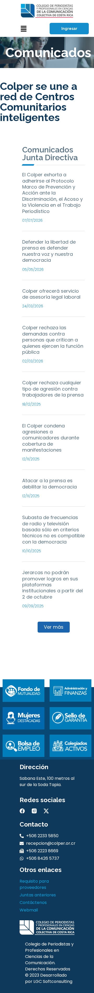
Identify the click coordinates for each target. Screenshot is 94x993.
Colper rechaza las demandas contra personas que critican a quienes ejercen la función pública (52, 339)
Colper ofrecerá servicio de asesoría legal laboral (51, 294)
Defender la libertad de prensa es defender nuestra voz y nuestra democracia (49, 251)
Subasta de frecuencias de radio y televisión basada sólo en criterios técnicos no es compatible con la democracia (53, 529)
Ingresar (69, 28)
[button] (23, 28)
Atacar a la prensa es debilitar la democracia (49, 483)
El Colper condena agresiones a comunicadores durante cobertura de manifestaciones (50, 437)
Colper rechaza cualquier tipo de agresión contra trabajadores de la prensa (53, 388)
